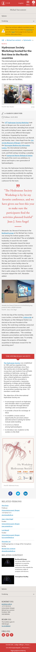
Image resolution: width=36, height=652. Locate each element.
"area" (13, 32)
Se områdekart (6, 626)
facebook (12, 635)
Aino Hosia (5, 505)
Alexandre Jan (6, 541)
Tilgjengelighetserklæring (18, 651)
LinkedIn (26, 494)
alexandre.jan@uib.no (8, 551)
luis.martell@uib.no (8, 537)
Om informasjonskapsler (13, 648)
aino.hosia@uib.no (7, 515)
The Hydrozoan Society (12, 363)
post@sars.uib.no (7, 604)
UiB (3, 40)
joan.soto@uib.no (7, 526)
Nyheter (4, 16)
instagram (8, 635)
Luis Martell (5, 530)
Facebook (10, 494)
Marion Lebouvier (14, 113)
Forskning (5, 21)
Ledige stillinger (19, 645)
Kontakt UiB (9, 645)
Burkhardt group (8, 233)
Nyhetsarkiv (27, 40)
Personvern (25, 648)
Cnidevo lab (27, 317)
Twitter (18, 494)
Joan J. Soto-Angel (7, 519)
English (21, 3)
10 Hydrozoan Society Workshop (17, 122)
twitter (4, 635)
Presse (27, 645)
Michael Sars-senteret (18, 10)
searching (29, 30)
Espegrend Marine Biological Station (19, 155)
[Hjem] (3, 3)
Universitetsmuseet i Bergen (11, 510)
